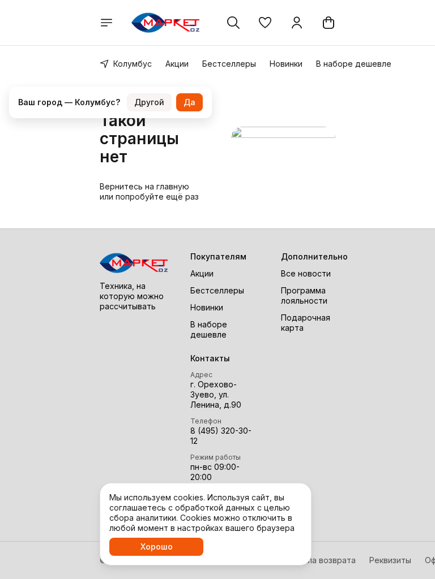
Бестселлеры (229, 63)
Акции (177, 63)
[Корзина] (328, 22)
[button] (265, 22)
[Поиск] (233, 22)
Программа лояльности (304, 295)
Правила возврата (319, 560)
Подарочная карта (305, 322)
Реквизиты (390, 560)
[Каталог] (106, 22)
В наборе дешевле (353, 63)
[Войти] (297, 22)
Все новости (306, 273)
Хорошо (156, 546)
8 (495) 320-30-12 (220, 436)
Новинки (286, 63)
